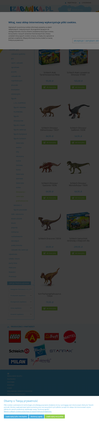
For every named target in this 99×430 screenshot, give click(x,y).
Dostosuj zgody (36, 416)
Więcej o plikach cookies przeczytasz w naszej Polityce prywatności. (28, 411)
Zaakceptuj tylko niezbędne (16, 416)
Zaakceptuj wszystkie (54, 416)
